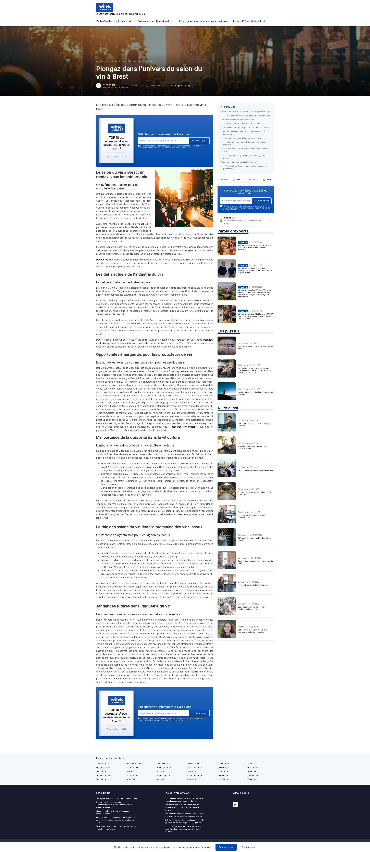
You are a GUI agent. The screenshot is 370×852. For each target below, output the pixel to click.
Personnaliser (248, 847)
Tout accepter (226, 847)
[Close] (237, 404)
